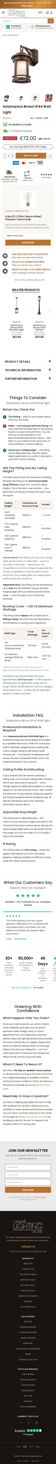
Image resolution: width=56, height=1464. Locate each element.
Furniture (28, 1343)
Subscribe (28, 1190)
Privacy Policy (40, 1197)
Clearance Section (28, 1359)
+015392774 (28, 1246)
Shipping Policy (28, 1279)
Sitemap (28, 1301)
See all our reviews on (27, 987)
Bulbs (28, 1354)
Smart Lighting (28, 1338)
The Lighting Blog (28, 1274)
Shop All (28, 1321)
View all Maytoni (11, 35)
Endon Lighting (28, 1379)
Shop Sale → (27, 5)
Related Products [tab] (26, 290)
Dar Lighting (28, 1374)
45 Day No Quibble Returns (28, 262)
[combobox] (25, 21)
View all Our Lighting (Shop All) (29, 279)
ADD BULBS (28, 242)
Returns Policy (28, 1285)
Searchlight (28, 1390)
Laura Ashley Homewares (28, 1348)
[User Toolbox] (51, 12)
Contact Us (28, 1269)
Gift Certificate (28, 1306)
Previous (6, 311)
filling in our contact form (32, 1116)
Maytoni (7, 118)
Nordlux (28, 1401)
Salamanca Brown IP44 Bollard (39, 327)
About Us (28, 1263)
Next (50, 311)
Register (33, 1296)
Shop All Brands (28, 1406)
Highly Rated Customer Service (31, 269)
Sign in (22, 1296)
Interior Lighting (28, 1327)
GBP (40, 12)
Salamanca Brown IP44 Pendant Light (16, 327)
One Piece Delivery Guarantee (30, 254)
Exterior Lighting (28, 1332)
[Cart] (47, 12)
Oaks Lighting (28, 1385)
